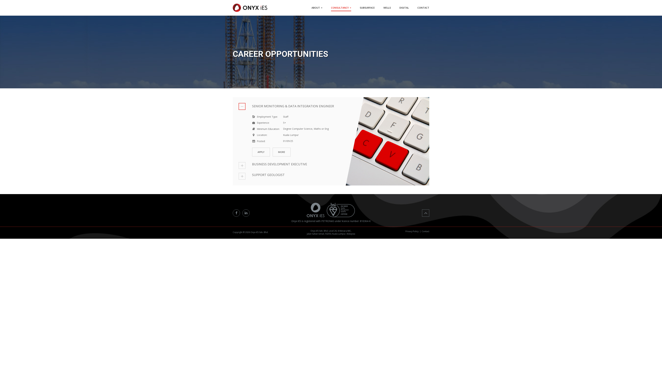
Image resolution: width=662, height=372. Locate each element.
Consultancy (340, 7)
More (281, 152)
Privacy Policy (412, 231)
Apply (261, 152)
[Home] (250, 8)
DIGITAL (404, 7)
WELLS (387, 7)
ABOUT (316, 7)
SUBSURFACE (367, 7)
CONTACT (423, 7)
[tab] (331, 106)
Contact (425, 231)
